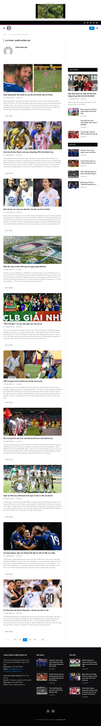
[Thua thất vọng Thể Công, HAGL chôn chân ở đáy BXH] (73, 123)
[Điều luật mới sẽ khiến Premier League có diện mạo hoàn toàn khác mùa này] (74, 677)
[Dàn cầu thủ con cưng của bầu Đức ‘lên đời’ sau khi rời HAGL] (32, 193)
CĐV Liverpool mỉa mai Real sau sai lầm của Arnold (22, 381)
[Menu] (4, 28)
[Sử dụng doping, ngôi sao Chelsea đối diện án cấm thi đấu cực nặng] (32, 536)
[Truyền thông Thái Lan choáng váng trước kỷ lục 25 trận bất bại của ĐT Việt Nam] (73, 163)
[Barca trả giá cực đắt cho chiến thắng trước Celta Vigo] (73, 112)
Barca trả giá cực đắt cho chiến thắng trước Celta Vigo (89, 111)
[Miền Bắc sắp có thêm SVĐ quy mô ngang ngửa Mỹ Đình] (32, 250)
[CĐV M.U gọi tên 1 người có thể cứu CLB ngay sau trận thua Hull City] (74, 663)
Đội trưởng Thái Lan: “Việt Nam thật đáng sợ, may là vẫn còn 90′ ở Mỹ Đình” (88, 183)
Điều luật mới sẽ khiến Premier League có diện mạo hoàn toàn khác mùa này (89, 677)
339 (35, 639)
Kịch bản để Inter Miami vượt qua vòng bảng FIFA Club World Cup (28, 152)
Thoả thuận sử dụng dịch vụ (12, 671)
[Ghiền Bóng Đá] (8, 28)
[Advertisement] (83, 51)
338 (30, 639)
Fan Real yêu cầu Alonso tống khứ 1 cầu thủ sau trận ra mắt (25, 610)
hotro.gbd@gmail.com (15, 669)
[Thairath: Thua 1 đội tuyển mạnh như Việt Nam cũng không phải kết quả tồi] (73, 153)
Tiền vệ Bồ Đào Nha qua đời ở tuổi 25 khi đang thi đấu (89, 173)
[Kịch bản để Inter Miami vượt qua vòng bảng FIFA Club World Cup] (32, 135)
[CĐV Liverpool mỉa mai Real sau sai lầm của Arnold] (32, 364)
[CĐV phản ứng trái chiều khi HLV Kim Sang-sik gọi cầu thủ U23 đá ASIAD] (83, 82)
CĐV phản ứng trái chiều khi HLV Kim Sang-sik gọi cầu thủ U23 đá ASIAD (82, 95)
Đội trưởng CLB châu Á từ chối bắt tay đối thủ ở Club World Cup (28, 438)
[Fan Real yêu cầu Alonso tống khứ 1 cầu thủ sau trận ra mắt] (32, 593)
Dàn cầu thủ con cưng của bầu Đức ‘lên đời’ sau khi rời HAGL (26, 209)
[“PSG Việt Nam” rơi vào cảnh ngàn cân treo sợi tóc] (32, 307)
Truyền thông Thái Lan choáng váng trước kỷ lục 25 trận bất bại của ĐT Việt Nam (89, 162)
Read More (9, 116)
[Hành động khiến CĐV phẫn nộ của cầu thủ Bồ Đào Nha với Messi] (32, 78)
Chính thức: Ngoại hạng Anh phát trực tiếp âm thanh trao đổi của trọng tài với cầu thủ (90, 691)
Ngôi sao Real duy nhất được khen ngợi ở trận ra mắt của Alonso (28, 496)
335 (15, 639)
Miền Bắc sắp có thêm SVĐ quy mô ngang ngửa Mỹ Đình (24, 267)
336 (20, 639)
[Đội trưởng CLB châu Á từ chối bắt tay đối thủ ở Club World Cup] (32, 422)
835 (43, 639)
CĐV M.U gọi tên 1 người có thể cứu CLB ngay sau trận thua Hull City (89, 663)
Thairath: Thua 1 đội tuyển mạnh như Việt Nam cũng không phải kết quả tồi (89, 151)
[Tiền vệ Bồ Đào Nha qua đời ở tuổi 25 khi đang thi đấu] (73, 174)
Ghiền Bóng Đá (21, 47)
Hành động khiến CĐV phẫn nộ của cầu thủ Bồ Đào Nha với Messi (28, 95)
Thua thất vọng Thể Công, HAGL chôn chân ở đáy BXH (89, 122)
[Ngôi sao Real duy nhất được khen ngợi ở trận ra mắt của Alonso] (32, 479)
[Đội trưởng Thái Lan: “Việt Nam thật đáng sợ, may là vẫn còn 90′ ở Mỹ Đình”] (73, 185)
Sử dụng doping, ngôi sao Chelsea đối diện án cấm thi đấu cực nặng (29, 553)
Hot (92, 28)
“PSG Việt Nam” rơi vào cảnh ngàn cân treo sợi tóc (22, 324)
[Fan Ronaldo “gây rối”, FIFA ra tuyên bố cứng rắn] (73, 134)
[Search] (97, 28)
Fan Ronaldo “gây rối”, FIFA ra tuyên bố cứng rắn (89, 133)
